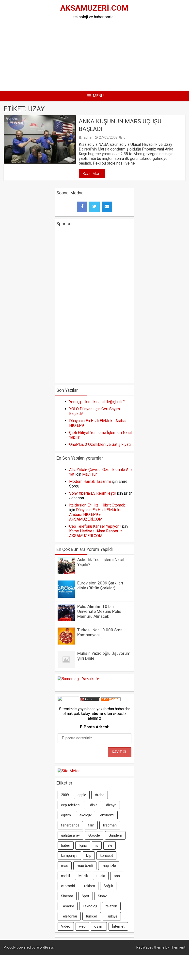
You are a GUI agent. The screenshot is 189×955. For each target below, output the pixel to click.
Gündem (12, 118)
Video (65, 926)
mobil (65, 876)
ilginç (83, 845)
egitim (66, 815)
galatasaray (70, 835)
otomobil (68, 886)
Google (94, 835)
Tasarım (67, 906)
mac (64, 865)
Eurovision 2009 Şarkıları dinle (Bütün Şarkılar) (100, 585)
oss (117, 876)
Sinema (67, 896)
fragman (110, 825)
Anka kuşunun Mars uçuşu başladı (120, 125)
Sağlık (108, 886)
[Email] (107, 207)
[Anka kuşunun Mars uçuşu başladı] (40, 139)
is (96, 845)
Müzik (83, 876)
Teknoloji (90, 906)
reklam (89, 886)
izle (109, 845)
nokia (100, 876)
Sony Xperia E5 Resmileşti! (92, 493)
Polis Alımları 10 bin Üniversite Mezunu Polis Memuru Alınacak (99, 611)
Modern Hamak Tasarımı (90, 481)
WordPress (45, 947)
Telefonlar (69, 916)
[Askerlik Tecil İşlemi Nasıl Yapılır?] (66, 573)
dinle (93, 805)
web (82, 926)
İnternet (118, 926)
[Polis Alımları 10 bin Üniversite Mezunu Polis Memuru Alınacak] (66, 620)
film (91, 825)
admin (89, 137)
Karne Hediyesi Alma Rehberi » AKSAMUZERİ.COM (95, 533)
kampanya (69, 855)
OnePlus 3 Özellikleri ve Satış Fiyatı (100, 444)
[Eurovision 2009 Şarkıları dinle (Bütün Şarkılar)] (66, 596)
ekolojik (85, 815)
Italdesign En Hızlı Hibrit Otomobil (98, 505)
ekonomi (107, 815)
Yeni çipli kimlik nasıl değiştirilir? (97, 401)
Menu (98, 96)
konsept (106, 855)
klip (88, 855)
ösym (98, 926)
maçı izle (109, 865)
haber (65, 845)
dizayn (111, 805)
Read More (92, 173)
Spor (85, 896)
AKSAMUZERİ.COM (94, 8)
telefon (111, 906)
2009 (65, 795)
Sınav (102, 896)
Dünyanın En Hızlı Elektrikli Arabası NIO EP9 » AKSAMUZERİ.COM (95, 514)
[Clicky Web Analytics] (111, 699)
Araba (99, 795)
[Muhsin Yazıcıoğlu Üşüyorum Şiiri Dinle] (66, 666)
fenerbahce (70, 825)
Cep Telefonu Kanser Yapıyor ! (95, 526)
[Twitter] (94, 207)
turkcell (91, 916)
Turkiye (111, 916)
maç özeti (85, 865)
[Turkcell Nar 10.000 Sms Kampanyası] (66, 643)
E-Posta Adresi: (94, 727)
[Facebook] (82, 207)
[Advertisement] (113, 53)
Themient (177, 947)
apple (82, 795)
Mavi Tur (89, 474)
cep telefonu (71, 805)
